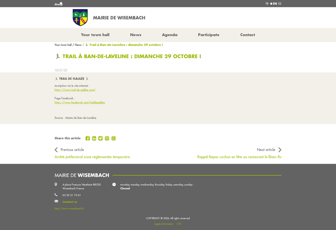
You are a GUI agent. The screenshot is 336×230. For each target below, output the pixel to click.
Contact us (69, 201)
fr (267, 3)
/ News (77, 45)
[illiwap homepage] (100, 3)
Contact (247, 34)
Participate (208, 34)
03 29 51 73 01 (71, 195)
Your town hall (63, 45)
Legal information (164, 223)
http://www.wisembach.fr (69, 208)
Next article (266, 149)
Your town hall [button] (95, 34)
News (135, 34)
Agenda (169, 34)
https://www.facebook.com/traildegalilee (80, 102)
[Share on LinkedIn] (94, 138)
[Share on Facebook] (88, 138)
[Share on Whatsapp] (114, 138)
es (279, 3)
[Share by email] (107, 138)
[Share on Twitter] (101, 138)
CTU (179, 223)
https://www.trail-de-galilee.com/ (75, 90)
